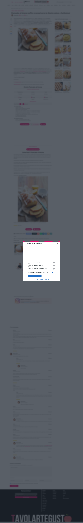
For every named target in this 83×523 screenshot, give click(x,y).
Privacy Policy (47, 279)
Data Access (41, 279)
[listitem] (41, 260)
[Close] (58, 243)
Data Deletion (36, 279)
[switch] (53, 262)
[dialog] (41, 261)
